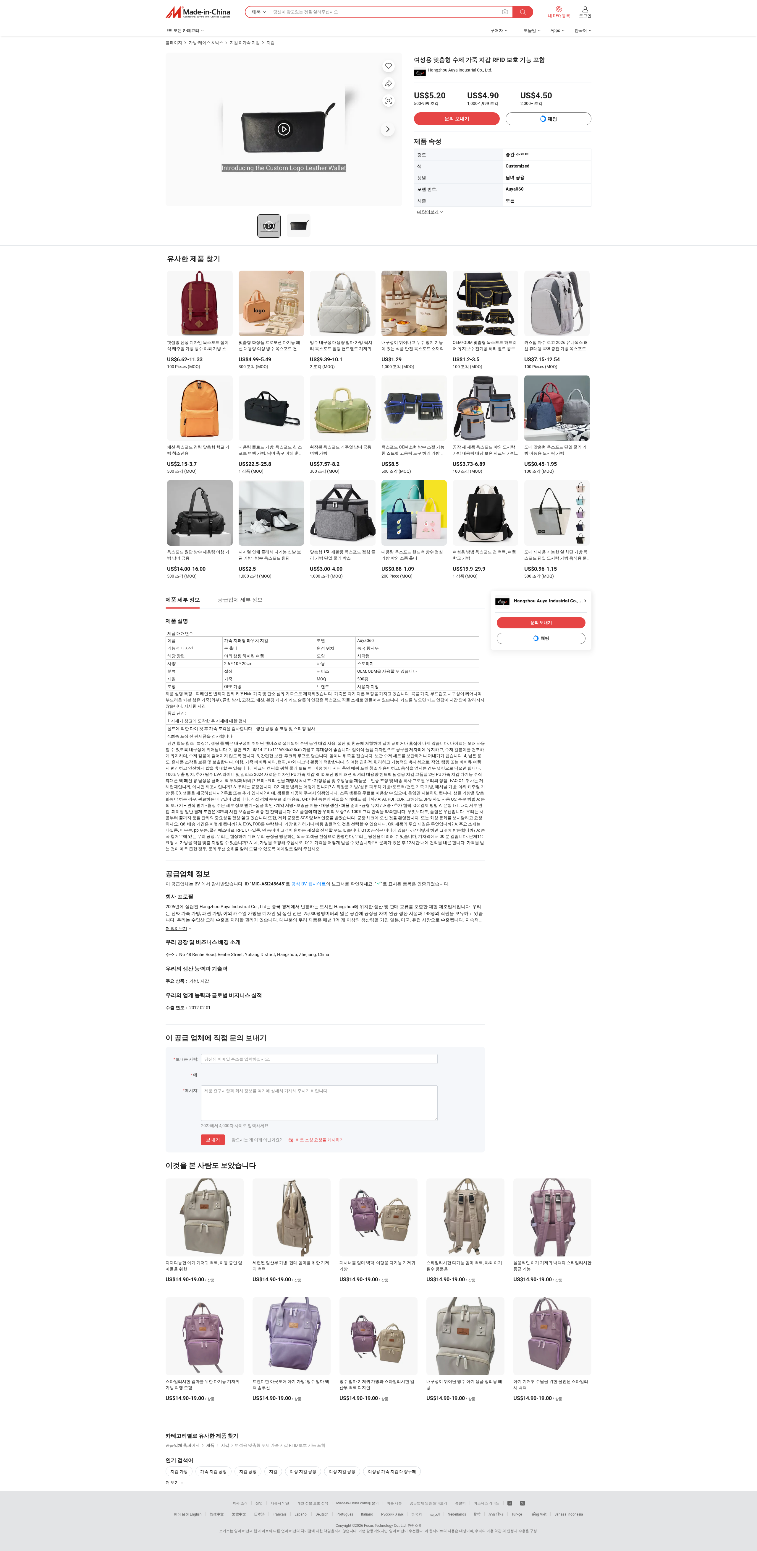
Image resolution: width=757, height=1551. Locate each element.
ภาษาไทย (496, 1514)
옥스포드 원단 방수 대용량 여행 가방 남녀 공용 (198, 555)
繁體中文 (239, 1514)
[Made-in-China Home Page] (198, 12)
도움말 (530, 30)
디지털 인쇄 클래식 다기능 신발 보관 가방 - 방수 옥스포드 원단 (270, 555)
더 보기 (173, 1482)
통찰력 (460, 1502)
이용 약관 (494, 1530)
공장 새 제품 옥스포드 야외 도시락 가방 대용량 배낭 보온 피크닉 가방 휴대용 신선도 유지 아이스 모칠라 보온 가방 (484, 450)
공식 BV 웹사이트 (308, 884)
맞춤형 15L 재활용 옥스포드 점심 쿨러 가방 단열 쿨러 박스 (342, 555)
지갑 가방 (179, 1471)
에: (195, 1074)
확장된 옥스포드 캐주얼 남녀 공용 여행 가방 (340, 450)
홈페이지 (174, 42)
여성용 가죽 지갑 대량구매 (392, 1471)
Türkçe (517, 1514)
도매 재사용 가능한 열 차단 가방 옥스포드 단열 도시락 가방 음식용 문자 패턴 (556, 555)
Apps (555, 30)
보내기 (213, 1140)
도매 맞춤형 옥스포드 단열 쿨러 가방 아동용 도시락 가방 (555, 450)
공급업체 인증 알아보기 (428, 1502)
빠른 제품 (394, 1502)
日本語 (259, 1514)
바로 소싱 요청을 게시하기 (316, 1139)
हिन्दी (477, 1514)
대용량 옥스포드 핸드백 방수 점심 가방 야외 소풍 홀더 (412, 555)
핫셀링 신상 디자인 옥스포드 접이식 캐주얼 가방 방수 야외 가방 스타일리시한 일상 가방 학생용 (198, 345)
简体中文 (217, 1514)
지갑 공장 (248, 1471)
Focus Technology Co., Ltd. (385, 1525)
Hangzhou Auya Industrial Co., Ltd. (460, 70)
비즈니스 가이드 (486, 1502)
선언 (259, 1502)
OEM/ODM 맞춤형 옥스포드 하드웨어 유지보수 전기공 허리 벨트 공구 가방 (485, 345)
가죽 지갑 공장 (213, 1471)
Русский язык (392, 1514)
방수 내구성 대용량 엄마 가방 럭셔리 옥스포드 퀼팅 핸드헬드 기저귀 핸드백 (341, 345)
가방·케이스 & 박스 (206, 42)
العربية (435, 1514)
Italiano (367, 1514)
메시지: (191, 1090)
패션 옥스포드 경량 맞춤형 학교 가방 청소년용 (198, 450)
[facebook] (509, 1502)
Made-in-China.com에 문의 (357, 1502)
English (196, 1514)
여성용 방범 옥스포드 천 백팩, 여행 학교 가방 (484, 555)
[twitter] (522, 1502)
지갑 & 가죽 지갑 (245, 42)
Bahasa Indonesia (568, 1514)
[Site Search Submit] (522, 12)
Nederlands (457, 1514)
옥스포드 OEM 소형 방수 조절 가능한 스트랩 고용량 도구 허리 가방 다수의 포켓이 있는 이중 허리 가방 (413, 450)
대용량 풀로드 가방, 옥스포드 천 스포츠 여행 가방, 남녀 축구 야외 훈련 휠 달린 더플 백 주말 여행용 (271, 450)
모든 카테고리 (186, 30)
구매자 (497, 30)
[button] (505, 11)
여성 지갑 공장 (303, 1471)
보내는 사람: (187, 1059)
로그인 (585, 15)
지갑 (270, 42)
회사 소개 (240, 1502)
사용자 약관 (280, 1502)
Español (301, 1514)
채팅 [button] (552, 119)
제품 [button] (256, 12)
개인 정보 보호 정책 (312, 1502)
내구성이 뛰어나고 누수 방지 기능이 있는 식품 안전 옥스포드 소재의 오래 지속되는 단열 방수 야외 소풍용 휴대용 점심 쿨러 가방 (412, 345)
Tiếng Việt (538, 1514)
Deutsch (322, 1514)
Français (280, 1514)
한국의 (416, 1514)
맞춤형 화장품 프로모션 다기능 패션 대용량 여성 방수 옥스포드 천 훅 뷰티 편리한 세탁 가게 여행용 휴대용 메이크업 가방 (270, 345)
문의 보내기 (456, 118)
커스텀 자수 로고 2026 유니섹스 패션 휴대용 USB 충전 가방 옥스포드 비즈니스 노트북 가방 (556, 345)
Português (345, 1514)
